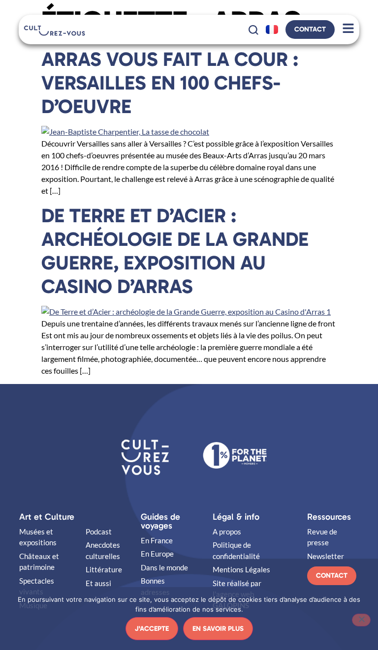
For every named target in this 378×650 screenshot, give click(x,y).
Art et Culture (46, 516)
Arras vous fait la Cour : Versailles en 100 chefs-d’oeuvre (169, 82)
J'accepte (152, 628)
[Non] (361, 620)
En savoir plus (218, 628)
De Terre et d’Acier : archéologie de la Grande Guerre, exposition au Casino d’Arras (175, 251)
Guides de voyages (160, 521)
